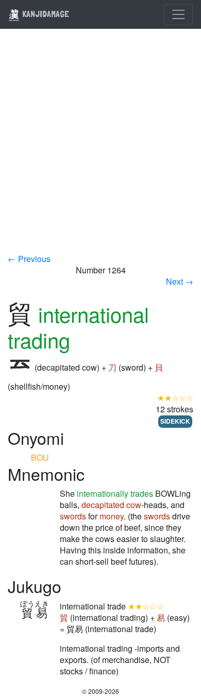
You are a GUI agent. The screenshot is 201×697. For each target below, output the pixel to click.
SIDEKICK (175, 421)
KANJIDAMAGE (44, 13)
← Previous (29, 259)
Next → (179, 281)
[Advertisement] (100, 147)
